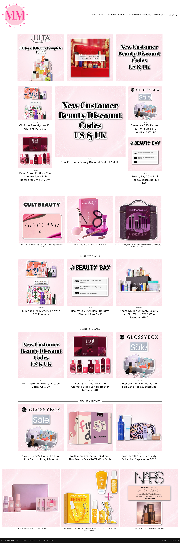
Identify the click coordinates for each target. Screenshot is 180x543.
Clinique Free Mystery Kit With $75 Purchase (35, 127)
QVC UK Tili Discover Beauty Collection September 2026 (139, 458)
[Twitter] (170, 15)
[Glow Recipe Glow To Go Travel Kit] (31, 498)
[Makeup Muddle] (15, 15)
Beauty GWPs (159, 15)
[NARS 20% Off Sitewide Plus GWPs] (149, 498)
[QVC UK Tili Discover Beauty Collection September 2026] (139, 427)
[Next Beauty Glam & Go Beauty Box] (90, 219)
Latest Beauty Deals (46, 540)
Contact (32, 540)
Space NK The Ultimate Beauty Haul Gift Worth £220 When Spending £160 (139, 314)
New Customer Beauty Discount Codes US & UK (90, 162)
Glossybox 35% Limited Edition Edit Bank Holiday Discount (145, 128)
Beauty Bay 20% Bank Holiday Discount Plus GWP (145, 180)
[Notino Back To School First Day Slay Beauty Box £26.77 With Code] (90, 427)
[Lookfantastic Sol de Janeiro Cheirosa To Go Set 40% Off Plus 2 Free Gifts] (90, 498)
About (101, 15)
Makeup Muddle (13, 540)
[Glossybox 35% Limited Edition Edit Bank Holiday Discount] (145, 103)
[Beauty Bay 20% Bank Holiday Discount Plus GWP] (145, 154)
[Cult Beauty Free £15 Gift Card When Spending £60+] (42, 219)
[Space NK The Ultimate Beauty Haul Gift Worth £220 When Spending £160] (139, 282)
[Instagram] (173, 15)
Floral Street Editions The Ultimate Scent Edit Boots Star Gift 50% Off (35, 176)
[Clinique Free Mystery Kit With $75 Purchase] (35, 103)
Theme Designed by (169, 540)
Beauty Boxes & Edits (117, 15)
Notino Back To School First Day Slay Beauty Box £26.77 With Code (90, 458)
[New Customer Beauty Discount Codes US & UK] (90, 121)
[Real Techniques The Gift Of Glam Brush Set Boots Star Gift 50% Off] (138, 219)
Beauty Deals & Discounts (140, 15)
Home (93, 15)
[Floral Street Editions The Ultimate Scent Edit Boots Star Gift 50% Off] (35, 151)
